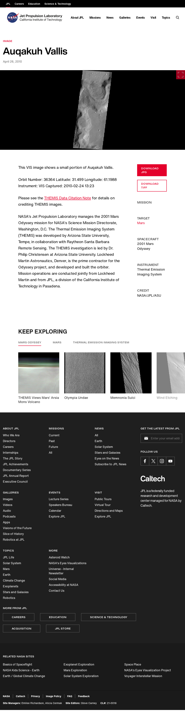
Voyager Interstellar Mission (143, 676)
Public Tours (103, 499)
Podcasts (9, 516)
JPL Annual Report (16, 476)
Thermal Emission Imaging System (101, 342)
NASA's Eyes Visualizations (67, 563)
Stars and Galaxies (107, 452)
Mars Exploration (75, 670)
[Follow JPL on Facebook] (145, 461)
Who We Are (11, 435)
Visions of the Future (17, 528)
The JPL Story (12, 458)
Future (53, 447)
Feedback (84, 696)
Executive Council (15, 481)
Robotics (9, 598)
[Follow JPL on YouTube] (170, 461)
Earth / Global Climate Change (24, 676)
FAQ (69, 696)
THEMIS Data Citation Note (67, 198)
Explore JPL (57, 516)
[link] (92, 110)
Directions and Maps (109, 510)
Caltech (20, 696)
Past (52, 441)
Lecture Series (58, 499)
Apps (6, 522)
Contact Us (56, 590)
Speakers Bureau (60, 505)
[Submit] (145, 438)
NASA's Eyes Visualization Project (147, 670)
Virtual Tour (103, 505)
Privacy (35, 696)
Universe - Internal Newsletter (61, 571)
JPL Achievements (15, 464)
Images (8, 499)
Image (7, 41)
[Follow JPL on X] (153, 461)
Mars (141, 222)
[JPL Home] (42, 17)
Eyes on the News (107, 458)
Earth (98, 441)
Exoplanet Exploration (79, 664)
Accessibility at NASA (63, 585)
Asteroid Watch (59, 557)
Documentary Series (17, 470)
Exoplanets (10, 586)
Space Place (132, 664)
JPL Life (8, 557)
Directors (9, 441)
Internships (10, 452)
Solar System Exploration (81, 676)
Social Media (57, 579)
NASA (6, 696)
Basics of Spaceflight (17, 664)
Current (54, 435)
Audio (7, 510)
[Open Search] (177, 17)
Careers (8, 447)
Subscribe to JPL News (110, 464)
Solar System (104, 447)
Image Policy (53, 696)
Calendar (55, 510)
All (50, 452)
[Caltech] (153, 479)
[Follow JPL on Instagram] (162, 461)
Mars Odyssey (29, 342)
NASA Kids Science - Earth (21, 670)
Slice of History (13, 534)
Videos (7, 505)
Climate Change (14, 580)
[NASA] (12, 17)
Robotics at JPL (14, 539)
